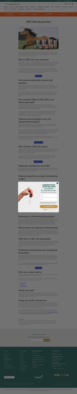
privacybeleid (54, 203)
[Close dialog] (57, 183)
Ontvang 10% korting (49, 206)
